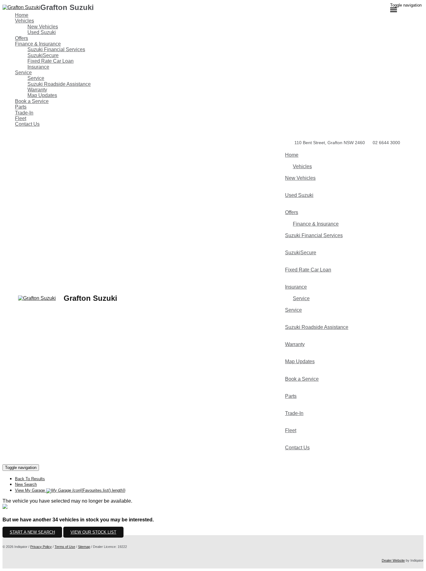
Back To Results (30, 478)
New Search (26, 484)
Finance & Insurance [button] (38, 43)
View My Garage (70, 490)
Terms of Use (65, 547)
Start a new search (32, 532)
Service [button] (23, 72)
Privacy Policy (41, 547)
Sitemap (84, 547)
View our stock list (93, 532)
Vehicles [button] (24, 20)
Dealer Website (393, 560)
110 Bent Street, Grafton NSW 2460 (329, 142)
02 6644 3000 (386, 142)
